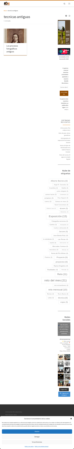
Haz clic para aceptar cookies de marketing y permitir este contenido (64, 329)
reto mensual (57, 289)
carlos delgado (62, 191)
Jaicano (63, 232)
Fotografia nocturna (60, 221)
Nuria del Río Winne (59, 253)
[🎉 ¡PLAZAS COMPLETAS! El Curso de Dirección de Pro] (67, 370)
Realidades (52, 269)
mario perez (64, 242)
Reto (62, 274)
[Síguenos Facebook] (66, 16)
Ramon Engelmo (61, 266)
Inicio (5, 10)
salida (51, 298)
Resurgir (65, 269)
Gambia (53, 224)
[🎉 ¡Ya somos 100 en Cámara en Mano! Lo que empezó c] (61, 370)
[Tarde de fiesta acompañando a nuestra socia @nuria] (67, 383)
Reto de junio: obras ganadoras (64, 134)
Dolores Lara (51, 208)
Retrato (50, 294)
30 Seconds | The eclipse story (65, 129)
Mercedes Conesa (60, 246)
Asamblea (53, 188)
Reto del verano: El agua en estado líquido (64, 157)
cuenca (48, 201)
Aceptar (37, 431)
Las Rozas (63, 239)
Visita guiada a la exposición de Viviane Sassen (64, 140)
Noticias (65, 249)
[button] (71, 419)
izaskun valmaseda (61, 228)
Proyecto (62, 257)
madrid (53, 242)
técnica (63, 298)
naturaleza (53, 249)
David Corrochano (61, 205)
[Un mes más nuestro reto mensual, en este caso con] (67, 357)
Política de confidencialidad (41, 446)
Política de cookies (29, 446)
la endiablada (48, 239)
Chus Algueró (63, 198)
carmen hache (51, 194)
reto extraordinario (61, 285)
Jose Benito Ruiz (60, 235)
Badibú (65, 188)
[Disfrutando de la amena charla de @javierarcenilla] (61, 383)
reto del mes (55, 280)
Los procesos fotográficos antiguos (12, 49)
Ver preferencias (37, 442)
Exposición (58, 216)
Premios (48, 257)
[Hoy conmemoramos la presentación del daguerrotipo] (61, 357)
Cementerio (64, 194)
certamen (49, 198)
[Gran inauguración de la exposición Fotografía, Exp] (67, 377)
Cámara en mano (61, 201)
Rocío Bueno (63, 294)
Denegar (37, 437)
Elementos (65, 211)
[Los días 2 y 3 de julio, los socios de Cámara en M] (67, 364)
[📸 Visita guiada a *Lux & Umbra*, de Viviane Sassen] (61, 364)
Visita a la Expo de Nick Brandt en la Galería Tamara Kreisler (65, 149)
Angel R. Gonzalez (61, 184)
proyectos (62, 262)
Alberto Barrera (59, 181)
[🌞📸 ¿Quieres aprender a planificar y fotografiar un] (61, 377)
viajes (64, 302)
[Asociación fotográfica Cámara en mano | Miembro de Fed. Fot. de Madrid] (7, 3)
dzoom (64, 208)
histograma (64, 224)
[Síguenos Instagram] (69, 16)
